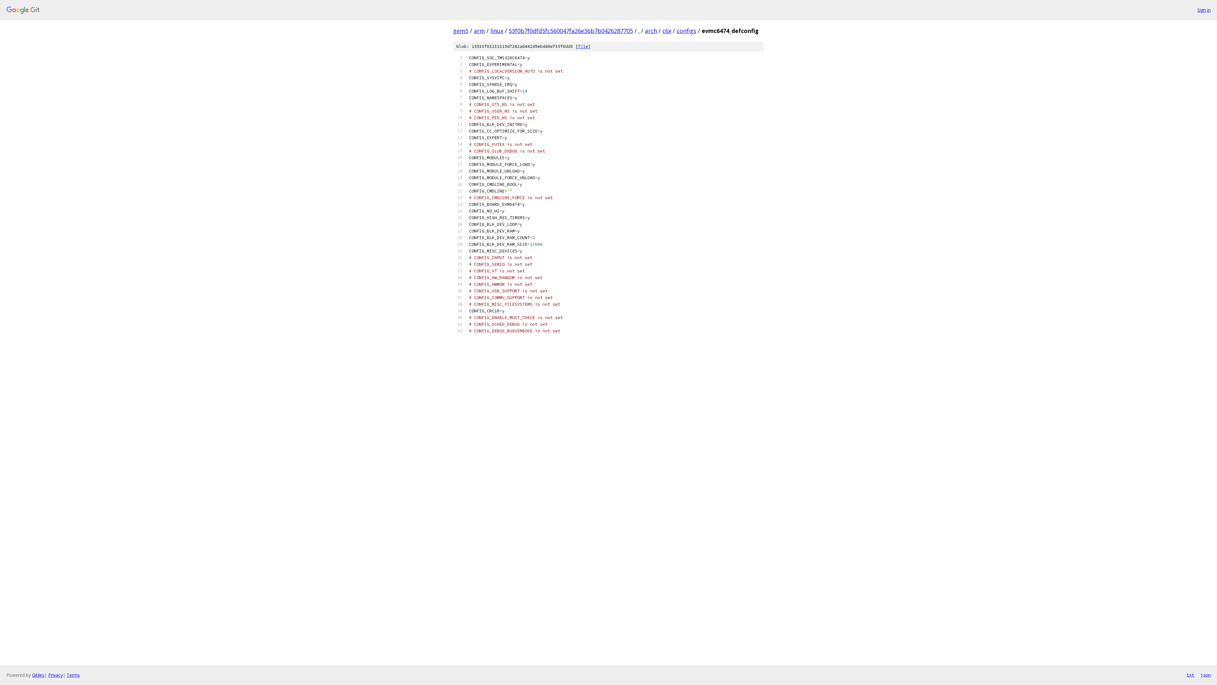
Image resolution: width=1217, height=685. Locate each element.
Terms (73, 675)
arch (651, 31)
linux (496, 31)
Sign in (1204, 10)
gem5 (460, 31)
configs (686, 31)
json (1206, 675)
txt (1190, 675)
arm (479, 31)
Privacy (55, 675)
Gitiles (38, 675)
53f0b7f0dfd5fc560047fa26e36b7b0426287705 (571, 31)
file (583, 46)
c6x (666, 31)
